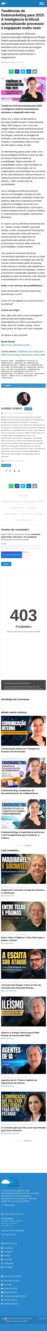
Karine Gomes (11, 408)
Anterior (19, 845)
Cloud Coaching (17, 508)
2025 (41, 502)
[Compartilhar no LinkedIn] (28, 71)
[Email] (34, 71)
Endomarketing (10, 514)
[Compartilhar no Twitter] (23, 71)
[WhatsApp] (11, 71)
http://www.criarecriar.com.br (14, 461)
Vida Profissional (23, 520)
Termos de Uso (8, 1234)
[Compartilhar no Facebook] (17, 71)
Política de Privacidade (12, 1230)
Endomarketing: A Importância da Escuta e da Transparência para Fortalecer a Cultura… (22, 835)
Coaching (32, 508)
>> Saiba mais (8, 1205)
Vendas (39, 514)
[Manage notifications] (5, 1319)
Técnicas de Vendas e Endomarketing (19, 502)
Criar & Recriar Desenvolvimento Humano (18, 413)
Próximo (27, 845)
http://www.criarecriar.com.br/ (15, 345)
